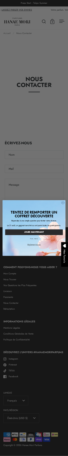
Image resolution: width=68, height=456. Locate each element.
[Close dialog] (63, 202)
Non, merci (34, 238)
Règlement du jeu (34, 244)
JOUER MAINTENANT (34, 232)
